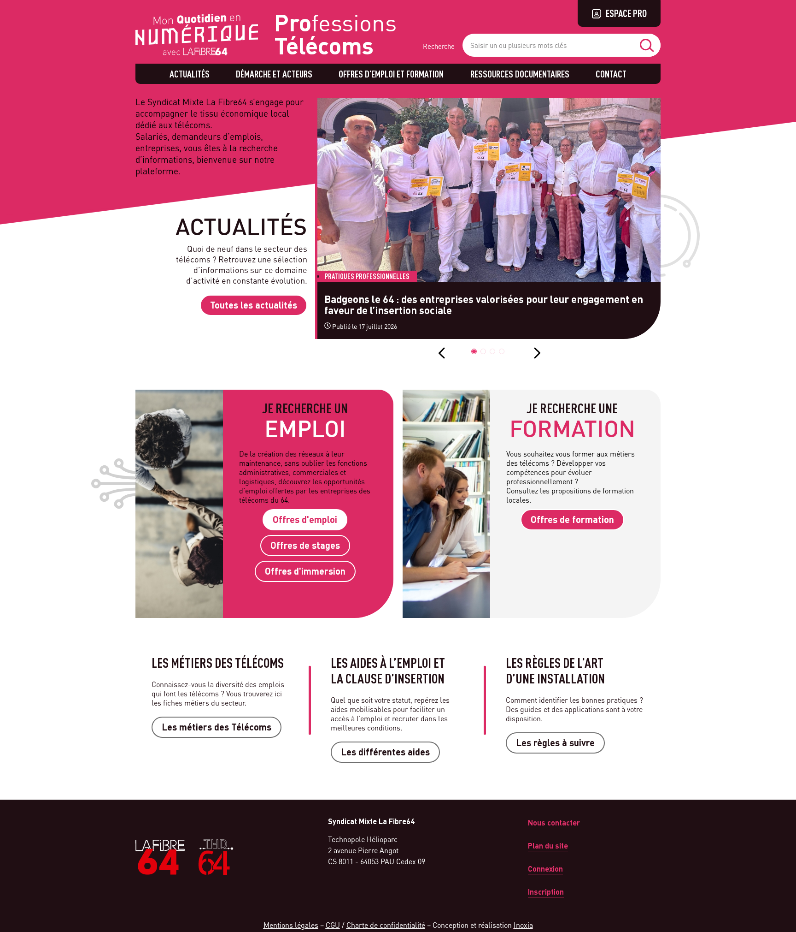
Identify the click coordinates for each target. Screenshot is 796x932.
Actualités (190, 73)
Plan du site (548, 845)
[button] (474, 351)
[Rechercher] (649, 45)
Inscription (546, 891)
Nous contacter (554, 822)
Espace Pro (626, 13)
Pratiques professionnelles (367, 276)
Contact (611, 73)
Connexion (545, 868)
